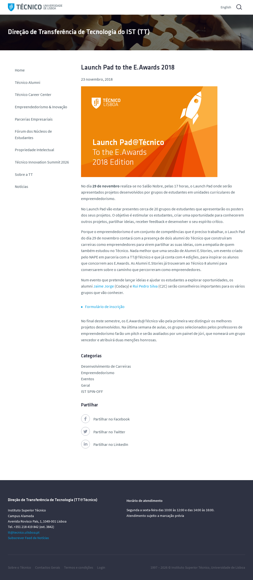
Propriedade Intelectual (34, 149)
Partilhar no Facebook (111, 419)
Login (101, 567)
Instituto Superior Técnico (190, 567)
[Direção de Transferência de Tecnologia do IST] (35, 7)
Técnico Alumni (27, 82)
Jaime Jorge (103, 286)
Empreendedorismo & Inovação (41, 106)
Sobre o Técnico (19, 567)
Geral (85, 385)
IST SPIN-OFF (92, 391)
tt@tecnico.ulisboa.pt (24, 532)
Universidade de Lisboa (228, 567)
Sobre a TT (24, 174)
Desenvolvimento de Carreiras (106, 366)
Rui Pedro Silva (145, 286)
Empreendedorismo (97, 372)
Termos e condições (78, 567)
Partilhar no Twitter (109, 431)
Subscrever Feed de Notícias (28, 538)
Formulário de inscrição (105, 306)
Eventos (87, 378)
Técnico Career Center (33, 94)
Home (20, 70)
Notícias (21, 186)
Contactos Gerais (47, 567)
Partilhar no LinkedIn (110, 444)
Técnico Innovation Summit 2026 (42, 162)
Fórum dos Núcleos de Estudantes (33, 134)
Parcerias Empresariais (34, 119)
